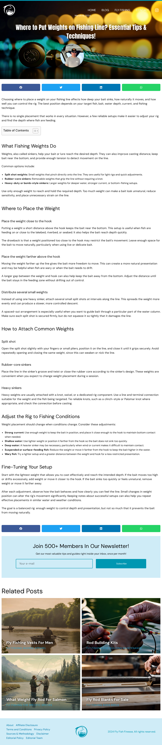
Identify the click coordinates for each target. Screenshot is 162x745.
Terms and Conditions (19, 729)
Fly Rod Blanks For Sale (107, 699)
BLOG (105, 10)
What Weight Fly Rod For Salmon (36, 699)
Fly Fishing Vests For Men (29, 642)
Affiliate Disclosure (27, 725)
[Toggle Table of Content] (33, 130)
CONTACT (142, 10)
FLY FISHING (122, 10)
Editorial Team (34, 738)
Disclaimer (42, 733)
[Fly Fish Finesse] (9, 10)
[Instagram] (157, 10)
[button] (21, 87)
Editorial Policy (15, 738)
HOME (92, 10)
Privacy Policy (42, 729)
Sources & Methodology (20, 733)
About (9, 725)
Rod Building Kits (102, 642)
